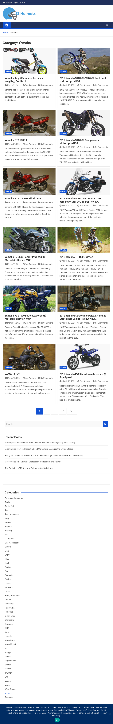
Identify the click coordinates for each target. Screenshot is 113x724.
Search (105, 424)
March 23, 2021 (14, 85)
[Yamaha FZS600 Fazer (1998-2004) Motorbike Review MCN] (29, 240)
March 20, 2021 (14, 202)
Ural (6, 677)
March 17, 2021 (14, 323)
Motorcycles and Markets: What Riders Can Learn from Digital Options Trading (40, 442)
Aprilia (7, 502)
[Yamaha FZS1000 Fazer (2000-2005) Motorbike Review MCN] (29, 299)
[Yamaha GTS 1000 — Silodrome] (29, 181)
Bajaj (7, 518)
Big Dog (8, 530)
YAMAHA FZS (12, 374)
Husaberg (9, 603)
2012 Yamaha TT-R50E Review (76, 256)
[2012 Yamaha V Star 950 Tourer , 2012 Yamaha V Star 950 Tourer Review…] (83, 181)
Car (6, 571)
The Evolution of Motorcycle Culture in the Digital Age (29, 468)
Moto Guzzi (10, 640)
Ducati (7, 583)
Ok (57, 720)
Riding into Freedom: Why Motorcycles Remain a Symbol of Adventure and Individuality (44, 455)
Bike (7, 534)
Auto (7, 510)
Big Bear (8, 526)
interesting (9, 620)
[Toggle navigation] (14, 25)
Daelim (8, 579)
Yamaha (9, 71)
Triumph (8, 673)
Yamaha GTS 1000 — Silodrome (23, 198)
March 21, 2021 (14, 144)
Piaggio (8, 652)
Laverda (8, 636)
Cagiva (8, 567)
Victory (8, 685)
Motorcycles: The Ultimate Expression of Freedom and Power (32, 462)
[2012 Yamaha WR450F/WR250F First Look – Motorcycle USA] (83, 61)
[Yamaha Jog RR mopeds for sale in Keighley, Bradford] (29, 61)
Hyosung (9, 612)
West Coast (10, 689)
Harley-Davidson (12, 595)
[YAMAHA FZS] (29, 357)
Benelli (8, 522)
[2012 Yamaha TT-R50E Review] (83, 240)
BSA (7, 559)
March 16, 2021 (14, 378)
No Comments (47, 85)
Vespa (8, 681)
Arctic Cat (9, 506)
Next (72, 411)
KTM (7, 628)
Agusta (11, 538)
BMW (7, 555)
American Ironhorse (14, 498)
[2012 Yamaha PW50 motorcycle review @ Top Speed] (83, 357)
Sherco (8, 665)
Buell (7, 563)
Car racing (9, 575)
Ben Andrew (30, 85)
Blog (7, 551)
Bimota (8, 547)
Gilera (7, 591)
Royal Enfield (10, 660)
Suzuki (8, 669)
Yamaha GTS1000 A (16, 140)
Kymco (8, 632)
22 (62, 411)
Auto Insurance (12, 514)
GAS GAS (9, 587)
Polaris (8, 656)
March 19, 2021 (14, 264)
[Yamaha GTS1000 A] (29, 123)
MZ (6, 648)
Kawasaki (9, 624)
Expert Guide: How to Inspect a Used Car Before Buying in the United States (39, 449)
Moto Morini (10, 644)
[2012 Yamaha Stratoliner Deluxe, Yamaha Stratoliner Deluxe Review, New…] (83, 299)
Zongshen (9, 697)
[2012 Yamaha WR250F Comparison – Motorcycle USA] (83, 123)
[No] (109, 714)
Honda (8, 599)
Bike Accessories (13, 543)
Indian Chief (10, 616)
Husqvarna (9, 608)
